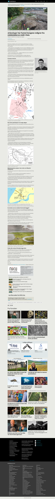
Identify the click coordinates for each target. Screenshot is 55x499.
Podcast (41, 1)
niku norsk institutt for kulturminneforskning (25, 302)
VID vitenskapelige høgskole (39, 493)
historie (35, 302)
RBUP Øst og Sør (38, 467)
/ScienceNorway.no (39, 445)
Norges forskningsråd (25, 484)
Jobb (44, 1)
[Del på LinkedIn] (10, 305)
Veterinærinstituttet (38, 492)
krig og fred (14, 302)
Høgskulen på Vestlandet (12, 482)
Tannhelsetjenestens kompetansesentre (41, 480)
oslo (41, 302)
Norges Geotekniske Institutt (26, 482)
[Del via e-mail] (12, 305)
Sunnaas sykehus (38, 478)
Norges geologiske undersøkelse (27, 485)
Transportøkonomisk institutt (40, 481)
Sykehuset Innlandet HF (39, 479)
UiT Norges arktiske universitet (40, 482)
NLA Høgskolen (24, 465)
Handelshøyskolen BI (11, 477)
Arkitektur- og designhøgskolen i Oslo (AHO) (14, 466)
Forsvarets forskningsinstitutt (12, 474)
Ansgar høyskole (11, 465)
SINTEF (37, 471)
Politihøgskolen (38, 465)
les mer (22, 5)
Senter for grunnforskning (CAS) (40, 472)
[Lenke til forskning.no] (20, 1)
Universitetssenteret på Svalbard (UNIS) (41, 490)
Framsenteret (10, 475)
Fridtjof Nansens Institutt (12, 476)
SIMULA (37, 470)
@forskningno (38, 440)
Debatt (36, 1)
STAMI (37, 475)
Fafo (9, 471)
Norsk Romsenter (25, 489)
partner (9, 302)
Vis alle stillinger (27, 356)
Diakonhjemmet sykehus (12, 468)
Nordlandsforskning (25, 481)
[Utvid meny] (47, 1)
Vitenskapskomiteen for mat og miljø (40, 494)
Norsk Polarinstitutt (25, 487)
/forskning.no (38, 442)
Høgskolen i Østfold (11, 480)
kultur (38, 302)
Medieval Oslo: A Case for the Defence (19, 264)
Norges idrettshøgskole (25, 486)
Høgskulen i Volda (11, 481)
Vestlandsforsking (38, 491)
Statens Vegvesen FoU (38, 476)
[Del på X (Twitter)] (9, 305)
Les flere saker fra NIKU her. (17, 295)
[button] (9, 350)
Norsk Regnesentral (25, 488)
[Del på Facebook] (8, 305)
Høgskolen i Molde (11, 479)
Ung (38, 1)
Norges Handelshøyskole (26, 483)
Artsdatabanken (11, 467)
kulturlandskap (10, 303)
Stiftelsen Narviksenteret (39, 477)
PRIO (36, 466)
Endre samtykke (12, 460)
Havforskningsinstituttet (12, 478)
